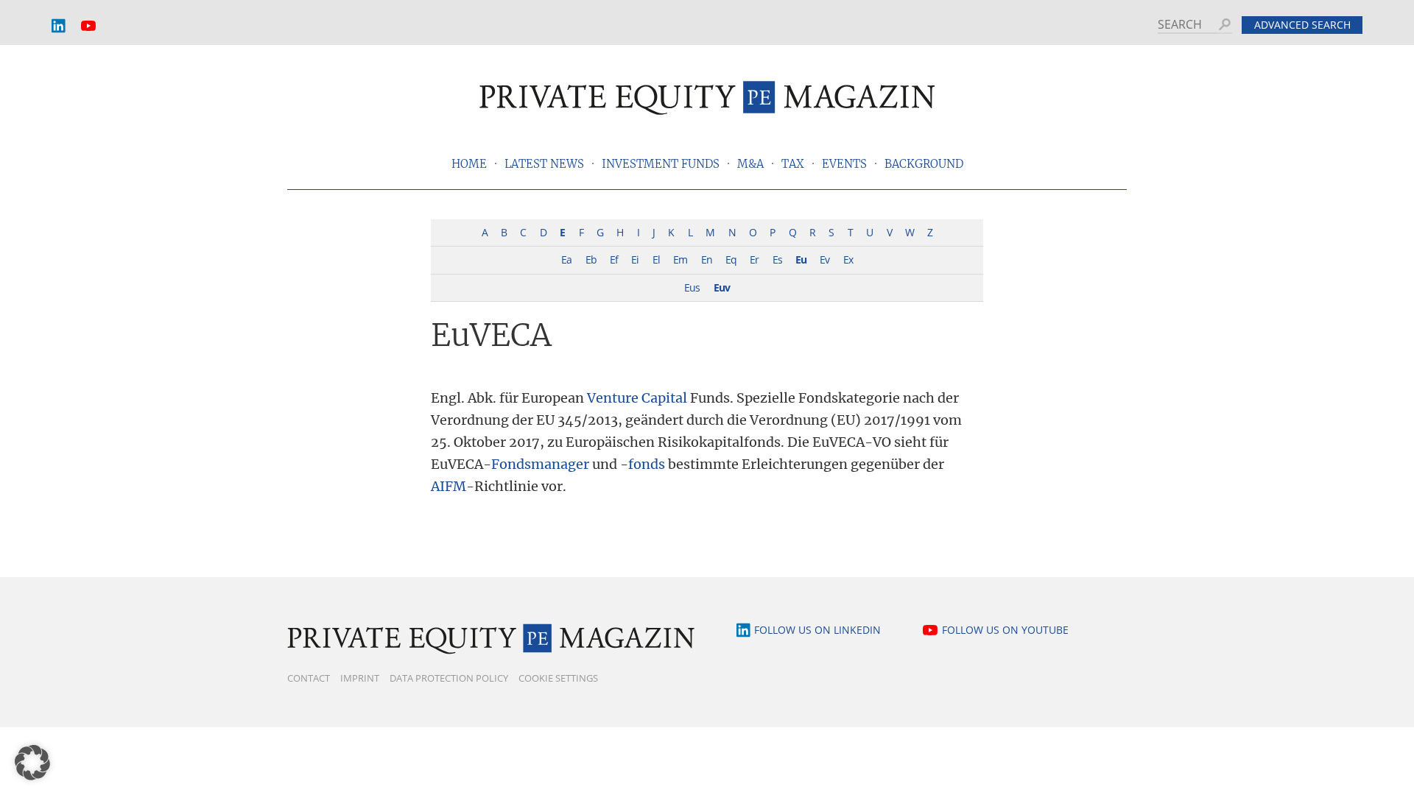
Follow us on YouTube (1005, 630)
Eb (591, 259)
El (656, 259)
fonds (646, 464)
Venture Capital (637, 397)
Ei (635, 259)
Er (754, 259)
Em (680, 259)
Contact (308, 678)
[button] (32, 762)
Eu (800, 259)
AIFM (448, 486)
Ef (614, 259)
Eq (730, 259)
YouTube (88, 26)
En (706, 259)
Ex (848, 259)
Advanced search (1302, 25)
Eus (692, 287)
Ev (824, 259)
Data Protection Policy (449, 678)
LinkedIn (59, 26)
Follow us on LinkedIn (817, 630)
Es (777, 259)
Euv (722, 287)
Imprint (359, 678)
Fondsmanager (540, 464)
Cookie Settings (558, 678)
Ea (566, 259)
